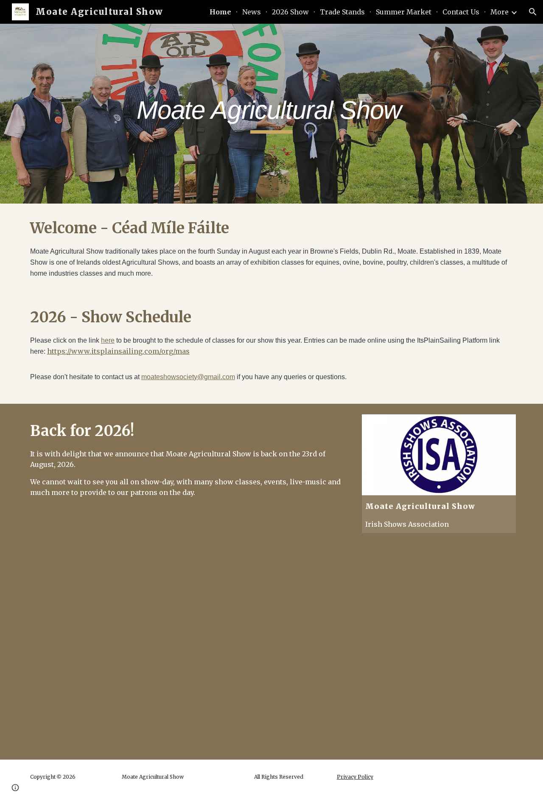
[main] (271, 113)
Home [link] (220, 12)
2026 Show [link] (290, 12)
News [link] (251, 12)
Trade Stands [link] (342, 12)
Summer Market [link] (403, 12)
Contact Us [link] (460, 12)
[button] (533, 12)
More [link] (499, 12)
